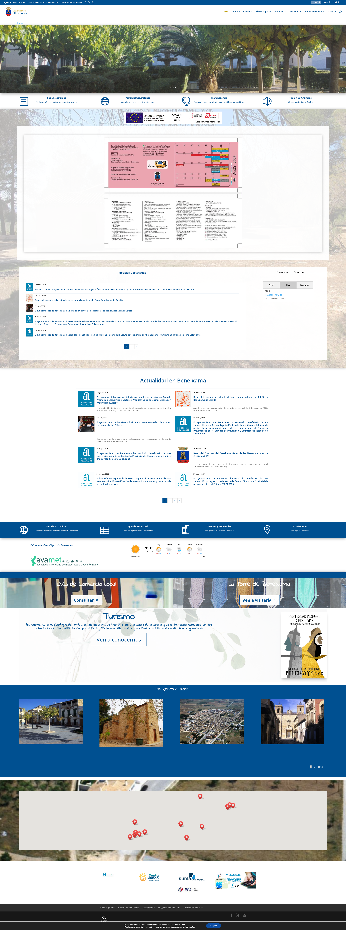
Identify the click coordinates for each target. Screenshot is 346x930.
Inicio (226, 12)
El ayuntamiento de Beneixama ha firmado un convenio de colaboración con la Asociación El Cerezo (83, 310)
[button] (203, 827)
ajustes (192, 927)
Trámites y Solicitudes (219, 526)
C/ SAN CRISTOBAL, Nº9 (273, 295)
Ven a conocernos (119, 639)
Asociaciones (300, 526)
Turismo (294, 12)
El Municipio (262, 12)
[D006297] (292, 743)
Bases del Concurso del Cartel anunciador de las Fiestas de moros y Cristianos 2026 (230, 455)
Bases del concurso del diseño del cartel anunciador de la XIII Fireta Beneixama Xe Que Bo (79, 300)
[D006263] (212, 743)
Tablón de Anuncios (300, 97)
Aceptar (213, 925)
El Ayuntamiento (241, 12)
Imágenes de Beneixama (169, 907)
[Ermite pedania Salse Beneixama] (131, 746)
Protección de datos (193, 907)
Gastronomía (149, 907)
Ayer (271, 285)
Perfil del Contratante (137, 97)
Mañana (304, 285)
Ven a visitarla (256, 600)
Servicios (279, 12)
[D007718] (51, 743)
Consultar (84, 600)
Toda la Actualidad (56, 526)
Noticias (332, 12)
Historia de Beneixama (128, 907)
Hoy (288, 285)
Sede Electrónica (313, 12)
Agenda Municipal (138, 526)
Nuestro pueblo (107, 907)
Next (320, 766)
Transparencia (219, 97)
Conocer (172, 42)
